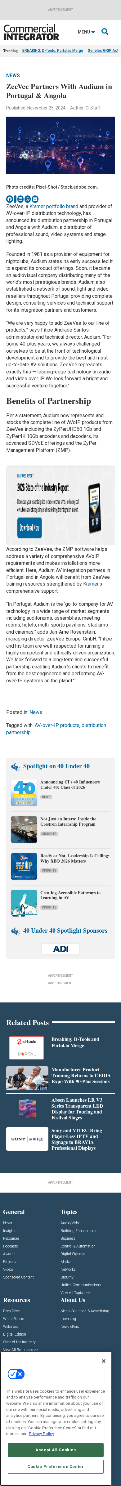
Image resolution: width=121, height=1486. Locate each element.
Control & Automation (78, 1246)
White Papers (13, 1319)
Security (67, 1277)
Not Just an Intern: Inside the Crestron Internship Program (68, 821)
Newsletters (69, 1327)
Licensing (68, 1319)
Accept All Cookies (55, 1450)
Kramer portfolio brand (53, 206)
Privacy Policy (41, 1433)
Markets (67, 1262)
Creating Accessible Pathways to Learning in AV (70, 895)
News (13, 75)
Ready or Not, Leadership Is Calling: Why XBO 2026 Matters (75, 858)
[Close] (103, 1361)
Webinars (10, 1327)
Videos (8, 1270)
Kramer (91, 584)
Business (67, 1239)
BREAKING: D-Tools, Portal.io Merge (52, 50)
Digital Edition (14, 1334)
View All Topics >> (75, 1293)
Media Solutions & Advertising (84, 1311)
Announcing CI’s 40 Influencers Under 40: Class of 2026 (70, 784)
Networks (68, 1270)
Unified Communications (80, 1285)
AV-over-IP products (57, 725)
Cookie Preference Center (55, 1466)
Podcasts (10, 1246)
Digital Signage (72, 1254)
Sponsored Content (18, 1277)
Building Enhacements (78, 1231)
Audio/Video (70, 1223)
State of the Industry (19, 1342)
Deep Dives (11, 1311)
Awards (9, 1254)
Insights (49, 834)
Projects (9, 1262)
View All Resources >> (20, 1350)
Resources (11, 1239)
